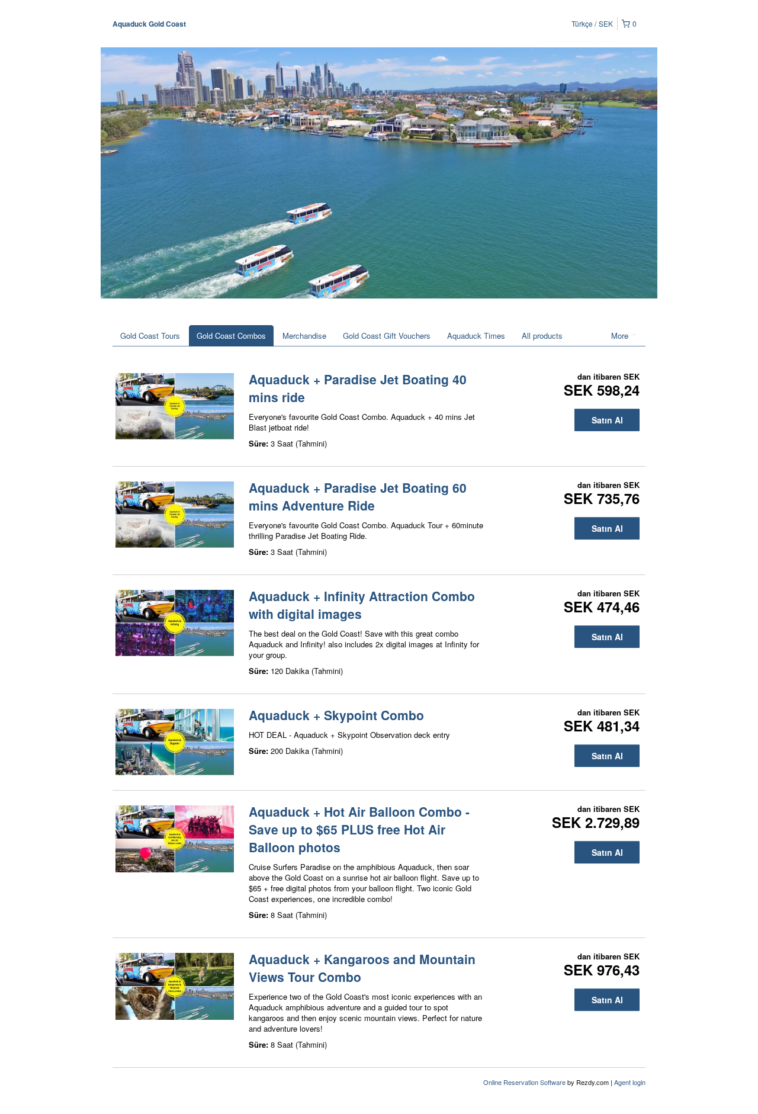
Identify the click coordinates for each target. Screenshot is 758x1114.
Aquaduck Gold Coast (149, 23)
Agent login (629, 1082)
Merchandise (304, 335)
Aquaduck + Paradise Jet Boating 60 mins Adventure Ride (358, 496)
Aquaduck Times (476, 335)
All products (542, 335)
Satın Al (607, 420)
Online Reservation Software (524, 1082)
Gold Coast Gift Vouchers (387, 335)
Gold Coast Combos (231, 335)
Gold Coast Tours (150, 335)
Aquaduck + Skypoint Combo (336, 715)
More (621, 335)
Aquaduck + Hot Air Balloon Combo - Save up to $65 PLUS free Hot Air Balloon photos (359, 829)
